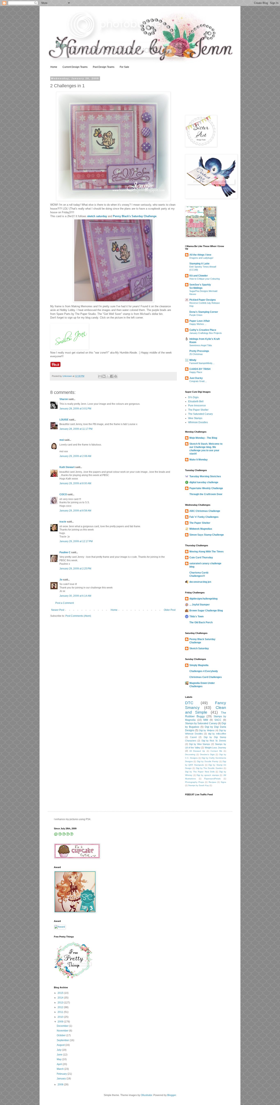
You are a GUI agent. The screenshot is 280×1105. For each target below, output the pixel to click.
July (59, 1049)
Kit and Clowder (198, 275)
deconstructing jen (200, 581)
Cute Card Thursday (201, 557)
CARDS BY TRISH (200, 369)
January (61, 1078)
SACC (217, 720)
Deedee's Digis (207, 754)
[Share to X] (108, 376)
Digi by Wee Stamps (199, 744)
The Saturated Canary (200, 414)
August (61, 1045)
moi (61, 440)
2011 (61, 1012)
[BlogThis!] (104, 376)
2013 (61, 1002)
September (63, 1040)
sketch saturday (97, 216)
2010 (61, 1016)
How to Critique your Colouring (204, 279)
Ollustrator (146, 1095)
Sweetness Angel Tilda (200, 345)
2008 (61, 1084)
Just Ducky (196, 378)
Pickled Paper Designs (202, 299)
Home (53, 67)
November (63, 1030)
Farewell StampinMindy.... (202, 363)
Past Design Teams (103, 67)
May (59, 1059)
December (63, 1026)
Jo (60, 579)
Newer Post (57, 610)
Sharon (63, 399)
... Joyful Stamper (199, 604)
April (60, 1064)
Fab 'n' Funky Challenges (204, 517)
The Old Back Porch (201, 622)
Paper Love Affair (199, 321)
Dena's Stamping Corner (203, 312)
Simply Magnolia (198, 665)
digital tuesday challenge (203, 482)
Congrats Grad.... (198, 381)
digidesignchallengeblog (203, 598)
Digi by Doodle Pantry (207, 761)
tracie (62, 521)
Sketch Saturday (199, 648)
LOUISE (63, 419)
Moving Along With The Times (206, 551)
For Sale (124, 67)
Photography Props (194, 782)
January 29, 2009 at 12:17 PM (76, 541)
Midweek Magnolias (200, 528)
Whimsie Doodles (198, 422)
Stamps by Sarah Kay (198, 785)
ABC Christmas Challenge (204, 511)
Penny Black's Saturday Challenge (134, 216)
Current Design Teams (75, 67)
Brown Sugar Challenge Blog (206, 610)
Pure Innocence (197, 405)
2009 (61, 1021)
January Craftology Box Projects (205, 333)
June (60, 1054)
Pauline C (65, 552)
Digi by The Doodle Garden (209, 768)
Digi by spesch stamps (208, 775)
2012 (61, 1007)
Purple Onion (195, 315)
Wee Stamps (195, 418)
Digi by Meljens (206, 730)
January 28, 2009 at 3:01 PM (75, 408)
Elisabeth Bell (196, 401)
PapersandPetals (212, 778)
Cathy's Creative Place (202, 330)
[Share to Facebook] (112, 376)
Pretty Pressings (199, 351)
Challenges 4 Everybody (203, 671)
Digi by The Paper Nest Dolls (200, 772)
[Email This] (100, 376)
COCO (63, 494)
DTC (189, 703)
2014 (61, 997)
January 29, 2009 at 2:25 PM (75, 568)
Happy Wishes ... (197, 324)
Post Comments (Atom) (78, 615)
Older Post (169, 610)
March (60, 1069)
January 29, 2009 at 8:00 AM (75, 483)
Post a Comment (64, 603)
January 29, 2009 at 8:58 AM (75, 510)
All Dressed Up (197, 751)
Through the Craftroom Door (205, 494)
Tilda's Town (196, 616)
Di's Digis (193, 397)
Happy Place (195, 372)
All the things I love (200, 254)
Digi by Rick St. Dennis (213, 740)
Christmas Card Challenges (205, 677)
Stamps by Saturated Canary (201, 723)
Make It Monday (198, 459)
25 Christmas (196, 354)
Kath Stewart (67, 467)
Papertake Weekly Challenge (206, 488)
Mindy (192, 360)
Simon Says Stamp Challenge (206, 534)
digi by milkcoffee (217, 733)
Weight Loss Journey (215, 747)
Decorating (190, 754)
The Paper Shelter (198, 409)
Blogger (171, 1095)
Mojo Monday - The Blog (203, 437)
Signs (223, 782)
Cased (193, 737)
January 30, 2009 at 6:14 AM (75, 595)
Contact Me (216, 751)
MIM (205, 720)
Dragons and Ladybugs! (201, 258)
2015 (61, 993)
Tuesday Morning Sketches (205, 476)
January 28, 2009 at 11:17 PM (75, 428)
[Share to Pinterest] (116, 376)
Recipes (212, 782)
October (61, 1035)
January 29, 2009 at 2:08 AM (75, 456)
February (62, 1073)
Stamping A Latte (199, 263)
